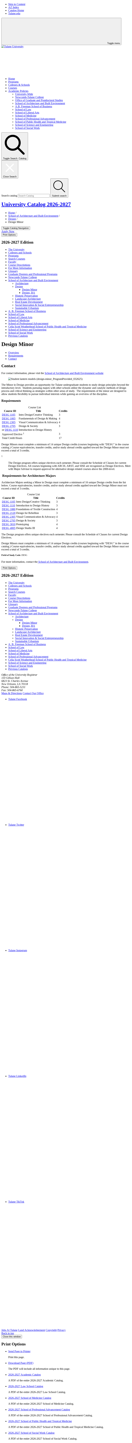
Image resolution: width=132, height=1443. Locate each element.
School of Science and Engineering (34, 124)
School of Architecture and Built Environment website (74, 373)
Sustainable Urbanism (27, 308)
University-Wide (24, 94)
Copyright (51, 1330)
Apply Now (7, 231)
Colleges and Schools (20, 252)
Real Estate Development (29, 301)
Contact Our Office (33, 693)
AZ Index (13, 7)
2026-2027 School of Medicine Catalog (29, 1397)
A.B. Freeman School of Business (33, 106)
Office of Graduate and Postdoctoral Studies (39, 100)
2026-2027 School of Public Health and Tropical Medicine (40, 1421)
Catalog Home (16, 10)
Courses (12, 87)
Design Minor (29, 289)
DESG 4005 (8, 528)
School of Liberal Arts (27, 112)
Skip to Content (16, 4)
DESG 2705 (8, 426)
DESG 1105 (8, 414)
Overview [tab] (13, 352)
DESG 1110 (11, 429)
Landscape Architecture (28, 298)
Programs (13, 81)
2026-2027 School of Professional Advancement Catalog (39, 1409)
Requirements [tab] (15, 355)
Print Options (9, 235)
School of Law (23, 109)
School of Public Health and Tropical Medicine (40, 121)
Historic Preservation (26, 295)
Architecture (22, 283)
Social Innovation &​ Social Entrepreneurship (39, 305)
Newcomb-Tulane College (29, 97)
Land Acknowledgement (31, 1330)
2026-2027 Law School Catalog (25, 1386)
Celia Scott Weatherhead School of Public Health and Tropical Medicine (47, 326)
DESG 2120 (8, 513)
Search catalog (9, 195)
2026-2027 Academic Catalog (24, 1374)
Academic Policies (18, 91)
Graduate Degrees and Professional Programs (32, 274)
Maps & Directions (11, 693)
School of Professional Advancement (35, 118)
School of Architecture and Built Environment (40, 103)
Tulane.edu (14, 13)
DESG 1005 (8, 418)
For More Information (20, 268)
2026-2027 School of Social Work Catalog (31, 1432)
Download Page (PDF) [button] (20, 1363)
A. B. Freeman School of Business (27, 311)
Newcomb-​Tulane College (22, 277)
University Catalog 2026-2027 (36, 204)
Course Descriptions (19, 264)
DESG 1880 (8, 509)
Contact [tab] (12, 358)
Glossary (13, 271)
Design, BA (28, 292)
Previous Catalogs (18, 335)
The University (16, 249)
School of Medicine (25, 115)
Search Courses (16, 258)
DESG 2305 (8, 422)
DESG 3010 (8, 524)
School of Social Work (27, 128)
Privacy (61, 1330)
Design (12, 218)
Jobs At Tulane (9, 1330)
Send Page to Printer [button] (19, 1351)
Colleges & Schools (19, 84)
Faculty (12, 261)
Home (11, 78)
